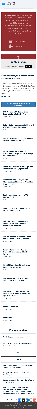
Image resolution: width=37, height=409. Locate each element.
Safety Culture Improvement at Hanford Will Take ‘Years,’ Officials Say (18, 126)
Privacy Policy (31, 404)
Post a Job (9, 399)
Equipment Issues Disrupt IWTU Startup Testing (15, 196)
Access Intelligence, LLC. (9, 404)
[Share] (35, 400)
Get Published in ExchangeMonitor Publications (18, 104)
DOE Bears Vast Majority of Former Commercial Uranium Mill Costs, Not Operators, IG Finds (17, 293)
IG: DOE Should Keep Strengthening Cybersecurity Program (16, 266)
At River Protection (10, 307)
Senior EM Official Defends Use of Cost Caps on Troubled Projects (18, 139)
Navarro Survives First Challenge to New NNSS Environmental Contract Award (16, 252)
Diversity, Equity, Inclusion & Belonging (23, 405)
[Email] (31, 400)
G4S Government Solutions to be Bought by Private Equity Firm (15, 113)
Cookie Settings (7, 405)
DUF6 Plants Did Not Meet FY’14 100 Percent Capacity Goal (16, 209)
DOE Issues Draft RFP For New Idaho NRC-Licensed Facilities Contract (17, 238)
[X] (23, 400)
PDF (27, 67)
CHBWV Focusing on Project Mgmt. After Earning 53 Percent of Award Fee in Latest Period (18, 182)
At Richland (7, 318)
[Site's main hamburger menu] (3, 3)
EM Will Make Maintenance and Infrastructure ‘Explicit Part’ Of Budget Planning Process (18, 153)
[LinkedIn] (27, 400)
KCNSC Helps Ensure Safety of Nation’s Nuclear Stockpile (17, 345)
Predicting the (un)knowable (13, 337)
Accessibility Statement (18, 407)
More (18, 352)
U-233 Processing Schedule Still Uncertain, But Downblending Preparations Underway (15, 223)
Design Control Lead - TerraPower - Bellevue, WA (16, 374)
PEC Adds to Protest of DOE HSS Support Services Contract (15, 279)
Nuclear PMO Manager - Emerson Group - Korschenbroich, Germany (18, 366)
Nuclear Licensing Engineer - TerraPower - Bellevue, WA (18, 381)
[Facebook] (19, 400)
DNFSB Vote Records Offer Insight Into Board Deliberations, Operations (18, 168)
